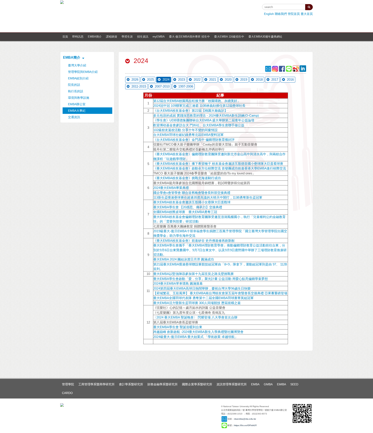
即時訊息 (78, 36)
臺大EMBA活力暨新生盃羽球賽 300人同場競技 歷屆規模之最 (197, 303)
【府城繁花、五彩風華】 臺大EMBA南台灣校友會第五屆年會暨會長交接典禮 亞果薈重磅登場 (220, 293)
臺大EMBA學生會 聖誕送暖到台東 (177, 327)
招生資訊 (142, 36)
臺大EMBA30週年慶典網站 (265, 36)
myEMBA (159, 36)
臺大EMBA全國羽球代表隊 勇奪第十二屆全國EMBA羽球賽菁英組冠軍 (203, 298)
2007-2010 (162, 86)
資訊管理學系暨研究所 (232, 384)
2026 (134, 79)
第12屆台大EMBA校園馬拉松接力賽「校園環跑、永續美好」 (196, 101)
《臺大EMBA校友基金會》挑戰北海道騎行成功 (187, 178)
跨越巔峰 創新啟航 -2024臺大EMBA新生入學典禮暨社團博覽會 (198, 332)
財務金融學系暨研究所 (162, 384)
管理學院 (68, 384)
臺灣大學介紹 (77, 65)
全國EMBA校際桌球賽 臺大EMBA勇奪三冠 (185, 212)
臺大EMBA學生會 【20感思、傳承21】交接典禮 (187, 207)
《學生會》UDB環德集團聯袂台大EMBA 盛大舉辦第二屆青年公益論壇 (203, 120)
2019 (243, 79)
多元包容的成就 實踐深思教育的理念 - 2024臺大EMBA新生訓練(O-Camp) (206, 115)
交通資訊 (74, 117)
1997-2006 (185, 86)
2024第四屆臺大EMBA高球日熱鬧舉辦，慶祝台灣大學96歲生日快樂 (202, 288)
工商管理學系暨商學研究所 (96, 384)
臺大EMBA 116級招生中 (229, 36)
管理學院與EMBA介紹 (83, 72)
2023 (181, 79)
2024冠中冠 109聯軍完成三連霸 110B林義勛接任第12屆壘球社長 (199, 105)
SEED (294, 384)
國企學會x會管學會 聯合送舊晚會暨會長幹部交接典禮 (191, 193)
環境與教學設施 (78, 97)
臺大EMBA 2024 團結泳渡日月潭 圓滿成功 (183, 259)
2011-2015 (138, 86)
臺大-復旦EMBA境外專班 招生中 (189, 36)
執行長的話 (75, 91)
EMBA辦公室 (76, 104)
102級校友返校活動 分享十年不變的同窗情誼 (185, 130)
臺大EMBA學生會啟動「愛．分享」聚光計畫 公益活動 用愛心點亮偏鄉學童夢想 (210, 279)
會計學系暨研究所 (131, 384)
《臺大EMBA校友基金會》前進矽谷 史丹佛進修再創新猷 (194, 240)
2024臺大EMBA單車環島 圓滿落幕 (178, 283)
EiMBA (281, 384)
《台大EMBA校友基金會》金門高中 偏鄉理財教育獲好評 (194, 139)
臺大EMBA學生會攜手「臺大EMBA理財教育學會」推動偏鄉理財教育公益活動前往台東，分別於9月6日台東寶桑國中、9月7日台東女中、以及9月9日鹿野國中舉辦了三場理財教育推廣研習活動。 (220, 249)
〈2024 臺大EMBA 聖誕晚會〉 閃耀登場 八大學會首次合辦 (195, 317)
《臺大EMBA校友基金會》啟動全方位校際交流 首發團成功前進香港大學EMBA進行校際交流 (219, 168)
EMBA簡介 (95, 36)
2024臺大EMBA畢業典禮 (171, 188)
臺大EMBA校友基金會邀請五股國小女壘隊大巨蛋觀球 (192, 202)
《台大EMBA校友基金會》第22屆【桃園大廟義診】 (190, 110)
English (269, 14)
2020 (228, 79)
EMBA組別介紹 (78, 78)
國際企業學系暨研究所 (197, 384)
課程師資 (111, 36)
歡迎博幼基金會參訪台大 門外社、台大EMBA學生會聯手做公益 (198, 125)
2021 (212, 79)
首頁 (65, 36)
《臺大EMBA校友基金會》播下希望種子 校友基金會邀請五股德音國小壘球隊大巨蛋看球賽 (218, 163)
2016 (290, 79)
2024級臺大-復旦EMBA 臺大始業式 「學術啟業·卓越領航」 (195, 337)
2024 (165, 79)
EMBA (255, 384)
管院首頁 (294, 14)
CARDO (67, 393)
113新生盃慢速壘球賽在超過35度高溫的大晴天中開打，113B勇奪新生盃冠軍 (207, 197)
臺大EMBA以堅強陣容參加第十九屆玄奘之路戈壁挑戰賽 (193, 274)
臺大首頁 (307, 14)
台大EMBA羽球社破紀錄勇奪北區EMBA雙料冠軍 (188, 134)
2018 (259, 79)
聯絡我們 (281, 14)
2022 (197, 79)
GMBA (268, 384)
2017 (274, 79)
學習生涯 (127, 36)
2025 (150, 79)
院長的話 (74, 84)
